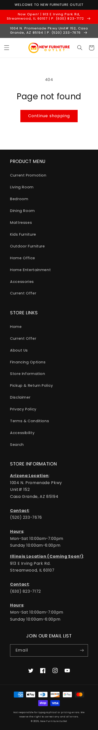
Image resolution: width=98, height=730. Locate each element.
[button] (6, 48)
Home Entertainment (30, 269)
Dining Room (22, 210)
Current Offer (23, 293)
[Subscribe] (82, 650)
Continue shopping (49, 116)
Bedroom (19, 198)
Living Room (22, 187)
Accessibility (22, 432)
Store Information (27, 373)
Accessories (22, 281)
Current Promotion (28, 175)
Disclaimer (20, 397)
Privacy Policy (23, 409)
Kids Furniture (23, 234)
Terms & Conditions (29, 420)
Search (17, 444)
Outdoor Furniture (27, 246)
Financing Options (28, 362)
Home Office (22, 258)
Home (16, 326)
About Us (19, 350)
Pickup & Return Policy (31, 385)
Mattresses (21, 222)
